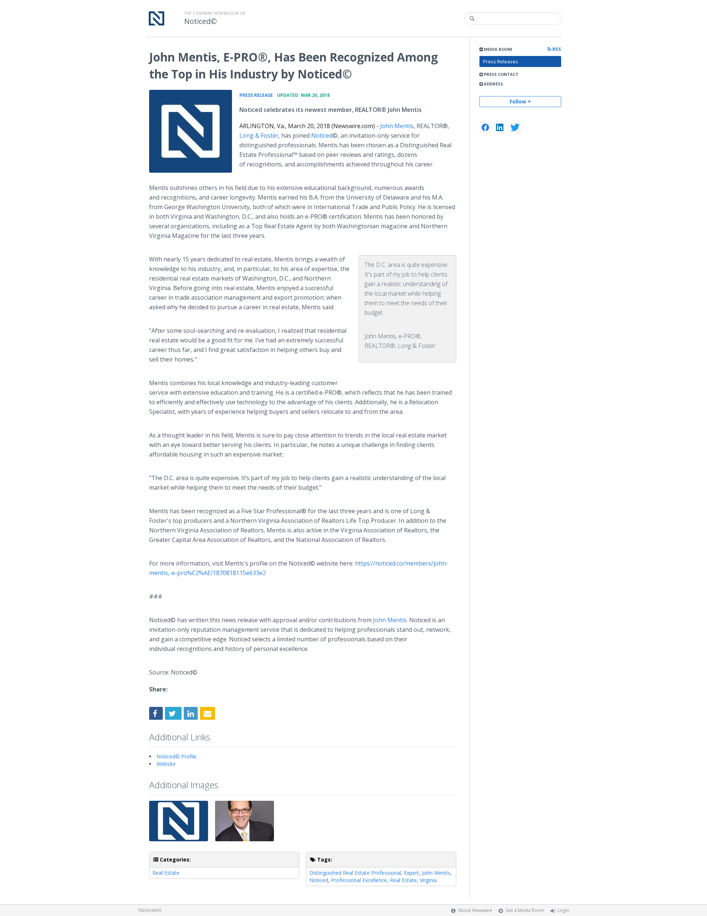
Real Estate (165, 872)
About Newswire (475, 910)
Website (166, 763)
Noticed (322, 135)
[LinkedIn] (500, 127)
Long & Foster (258, 135)
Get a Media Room (525, 910)
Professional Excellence (359, 880)
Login (563, 910)
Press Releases (500, 61)
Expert (411, 872)
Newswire (150, 909)
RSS (556, 49)
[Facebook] (485, 127)
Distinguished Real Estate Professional (355, 872)
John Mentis (397, 126)
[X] (515, 127)
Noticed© (200, 21)
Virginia (428, 880)
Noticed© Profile (176, 756)
